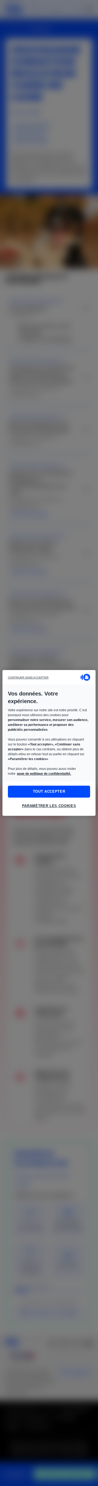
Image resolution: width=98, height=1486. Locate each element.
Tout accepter (49, 791)
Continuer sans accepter (28, 677)
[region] (49, 743)
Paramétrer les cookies (49, 806)
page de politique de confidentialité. (44, 774)
